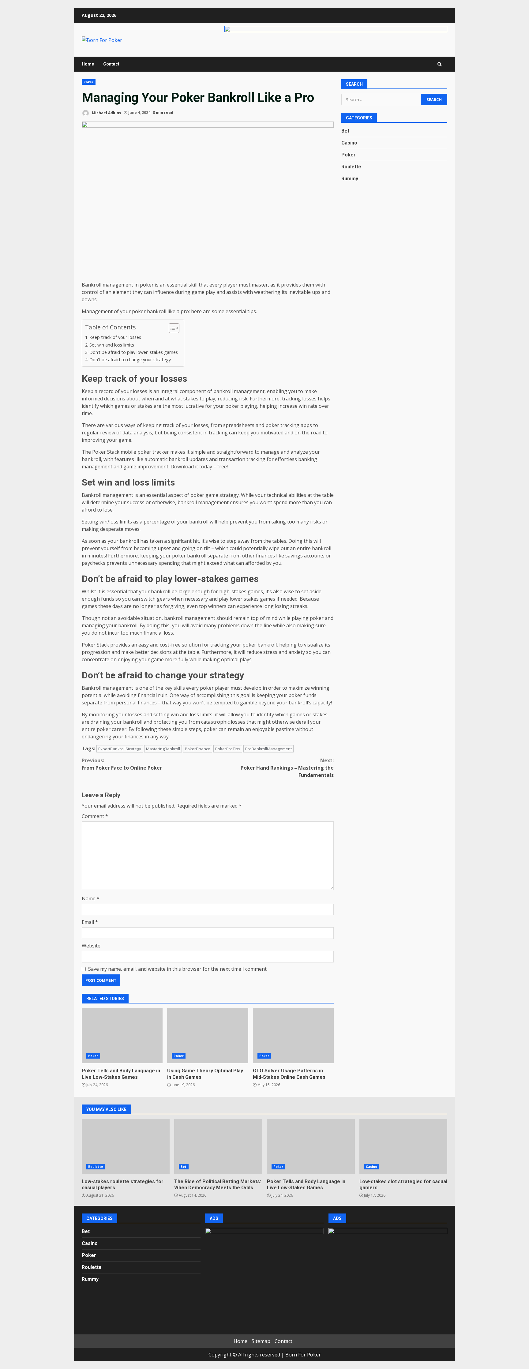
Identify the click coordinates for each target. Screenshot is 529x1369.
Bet (345, 131)
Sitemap (261, 1341)
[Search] (439, 64)
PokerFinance (197, 749)
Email (90, 922)
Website (91, 945)
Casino (349, 143)
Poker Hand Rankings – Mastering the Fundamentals (287, 767)
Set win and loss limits (111, 345)
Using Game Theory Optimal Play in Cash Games (207, 1035)
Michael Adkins (106, 112)
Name (90, 898)
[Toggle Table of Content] (171, 328)
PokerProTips (227, 749)
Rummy (349, 179)
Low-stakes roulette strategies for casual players (126, 1146)
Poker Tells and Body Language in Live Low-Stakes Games (122, 1035)
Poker (89, 82)
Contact (111, 64)
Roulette (351, 167)
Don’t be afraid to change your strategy (130, 359)
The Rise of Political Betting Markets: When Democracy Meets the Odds (218, 1146)
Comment (95, 816)
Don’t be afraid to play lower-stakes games (133, 352)
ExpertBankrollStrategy (119, 749)
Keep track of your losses (115, 337)
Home (88, 64)
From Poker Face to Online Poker (122, 764)
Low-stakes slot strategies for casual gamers (403, 1146)
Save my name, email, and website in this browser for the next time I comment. (178, 969)
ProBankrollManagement (268, 749)
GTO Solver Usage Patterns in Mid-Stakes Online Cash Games (293, 1035)
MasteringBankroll (163, 749)
